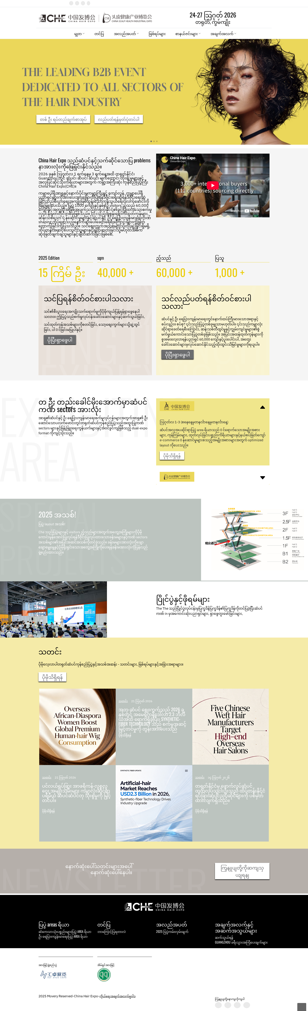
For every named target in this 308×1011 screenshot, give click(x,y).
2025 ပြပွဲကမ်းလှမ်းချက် (172, 931)
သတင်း (46, 777)
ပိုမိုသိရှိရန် (172, 455)
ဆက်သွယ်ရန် (224, 937)
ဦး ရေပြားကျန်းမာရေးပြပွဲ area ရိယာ (63, 936)
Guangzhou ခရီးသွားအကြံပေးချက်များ (241, 942)
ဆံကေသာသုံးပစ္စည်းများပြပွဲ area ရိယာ (64, 931)
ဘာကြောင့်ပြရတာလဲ (111, 931)
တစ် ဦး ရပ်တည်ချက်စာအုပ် (63, 119)
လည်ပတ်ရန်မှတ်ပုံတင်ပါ (118, 119)
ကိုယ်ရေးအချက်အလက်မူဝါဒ (117, 996)
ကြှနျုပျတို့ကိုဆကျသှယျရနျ (242, 871)
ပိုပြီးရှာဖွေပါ (59, 339)
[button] (151, 141)
